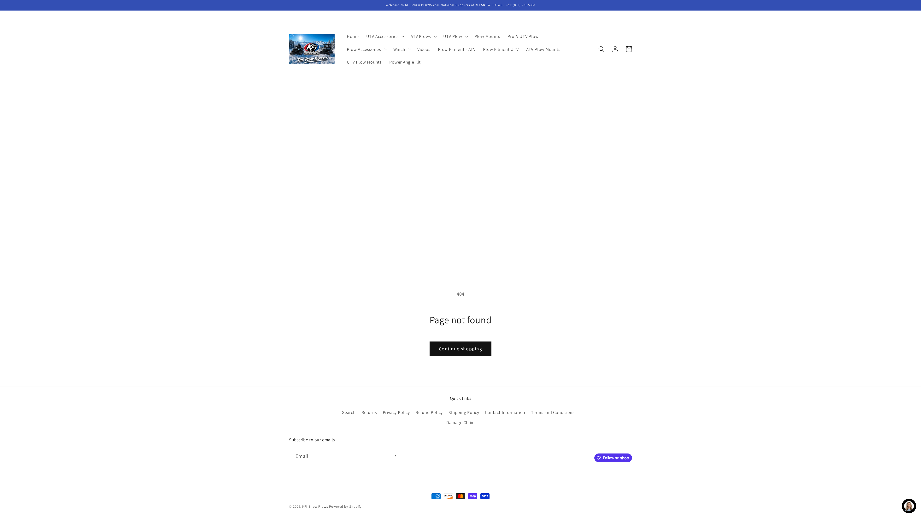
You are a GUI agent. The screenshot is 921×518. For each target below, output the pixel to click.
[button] (384, 36)
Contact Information (505, 412)
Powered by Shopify (345, 506)
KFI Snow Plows (315, 506)
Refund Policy (429, 412)
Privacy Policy (396, 412)
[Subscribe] (394, 456)
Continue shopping (460, 349)
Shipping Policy (464, 412)
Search (349, 412)
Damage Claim (460, 422)
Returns (369, 412)
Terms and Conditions (553, 412)
